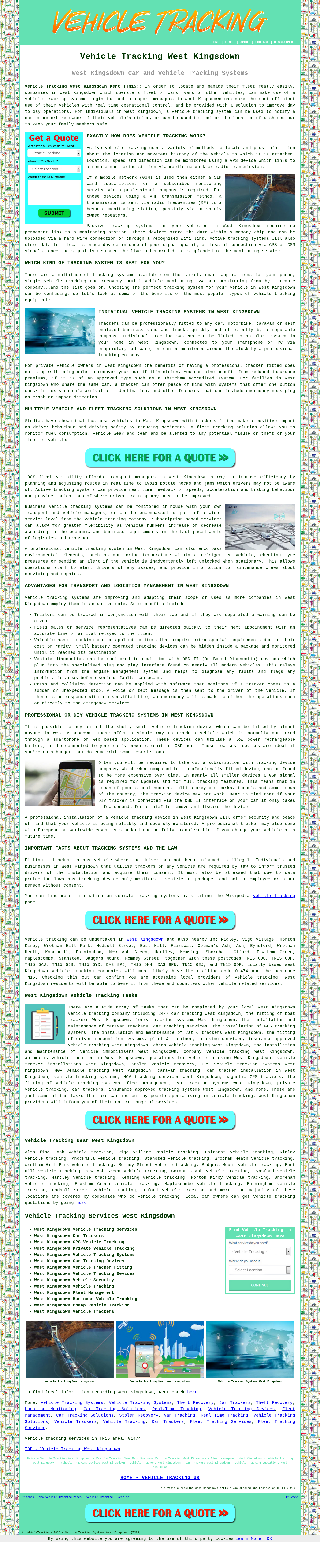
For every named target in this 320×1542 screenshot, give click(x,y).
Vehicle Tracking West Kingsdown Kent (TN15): (83, 86)
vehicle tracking (125, 148)
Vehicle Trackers (75, 1421)
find (44, 1152)
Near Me (123, 1497)
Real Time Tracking (224, 1415)
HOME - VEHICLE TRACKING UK (160, 1477)
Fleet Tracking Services (221, 1421)
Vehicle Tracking (124, 1421)
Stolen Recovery (138, 1415)
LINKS (229, 42)
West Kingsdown (145, 939)
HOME (215, 42)
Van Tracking (179, 1415)
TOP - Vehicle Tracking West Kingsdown (72, 1449)
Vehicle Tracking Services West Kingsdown (100, 1216)
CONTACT (261, 42)
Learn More (248, 1538)
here (81, 1202)
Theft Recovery (195, 1402)
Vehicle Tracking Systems (72, 1402)
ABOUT (245, 42)
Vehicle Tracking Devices (241, 1409)
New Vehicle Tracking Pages (60, 1497)
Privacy (292, 1497)
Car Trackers (235, 1402)
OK (269, 1538)
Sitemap (28, 1497)
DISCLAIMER (283, 42)
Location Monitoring (50, 1409)
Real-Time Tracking (176, 1409)
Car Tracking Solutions (114, 1409)
